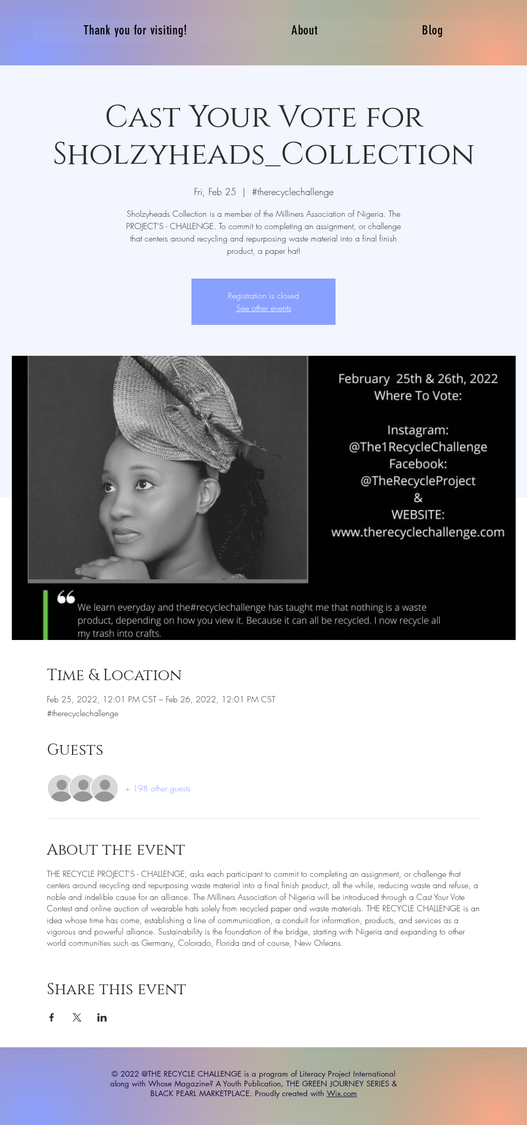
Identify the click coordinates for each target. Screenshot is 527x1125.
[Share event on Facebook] (52, 1017)
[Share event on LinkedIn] (102, 1017)
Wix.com (342, 1093)
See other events (263, 308)
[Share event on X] (77, 1017)
